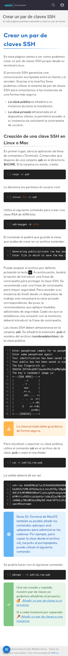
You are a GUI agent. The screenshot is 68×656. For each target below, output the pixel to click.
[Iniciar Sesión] (62, 5)
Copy (61, 173)
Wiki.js (55, 653)
